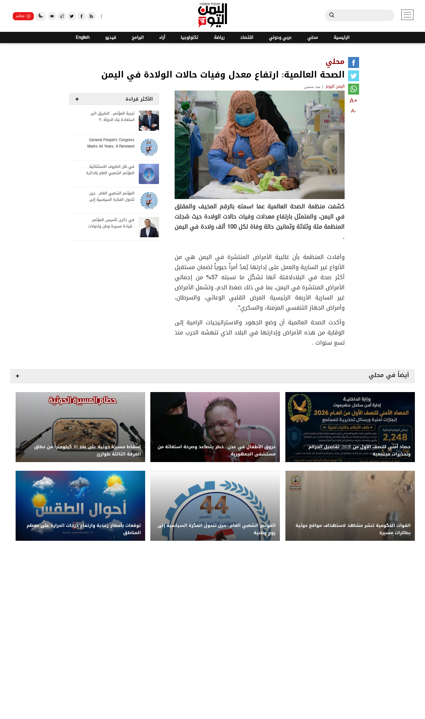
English (83, 37)
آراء (162, 37)
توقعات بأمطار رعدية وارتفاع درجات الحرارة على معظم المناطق (84, 529)
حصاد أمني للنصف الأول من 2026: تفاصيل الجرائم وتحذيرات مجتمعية (359, 450)
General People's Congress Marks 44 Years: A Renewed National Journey (110, 146)
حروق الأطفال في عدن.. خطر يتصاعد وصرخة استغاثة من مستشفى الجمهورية (217, 450)
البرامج (138, 37)
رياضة (219, 37)
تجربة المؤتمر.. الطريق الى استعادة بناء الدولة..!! (112, 117)
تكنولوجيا (189, 37)
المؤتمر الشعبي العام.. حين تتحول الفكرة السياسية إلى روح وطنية (111, 200)
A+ (354, 100)
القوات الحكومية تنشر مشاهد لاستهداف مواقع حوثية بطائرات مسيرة (353, 529)
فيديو (110, 37)
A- (353, 111)
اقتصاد (246, 37)
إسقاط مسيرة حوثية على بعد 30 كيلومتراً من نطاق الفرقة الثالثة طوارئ (87, 450)
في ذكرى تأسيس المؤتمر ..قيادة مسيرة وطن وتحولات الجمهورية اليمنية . (111, 226)
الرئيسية (342, 37)
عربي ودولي (280, 37)
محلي (312, 37)
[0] (353, 63)
